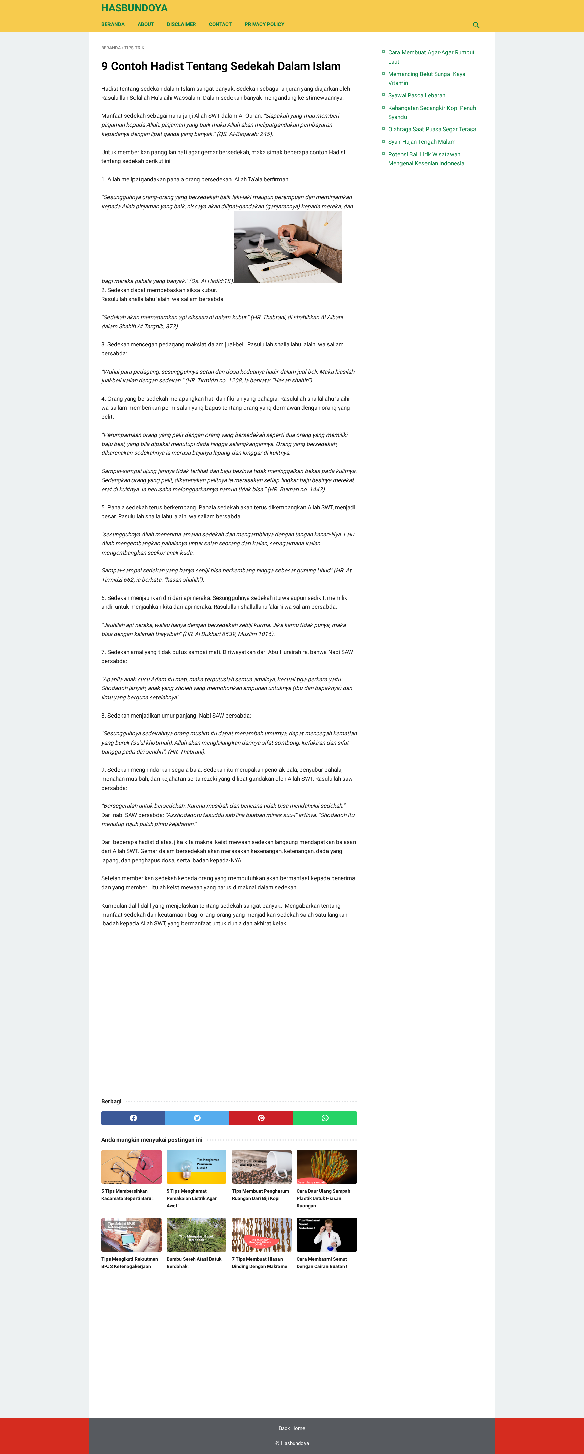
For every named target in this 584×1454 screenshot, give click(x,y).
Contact (220, 24)
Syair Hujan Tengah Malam (422, 141)
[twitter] (197, 1118)
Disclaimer (181, 24)
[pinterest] (261, 1118)
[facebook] (133, 1118)
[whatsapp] (325, 1118)
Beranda (113, 24)
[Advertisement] (229, 1013)
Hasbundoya (134, 8)
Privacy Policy (264, 24)
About (146, 24)
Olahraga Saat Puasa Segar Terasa (432, 129)
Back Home (292, 1428)
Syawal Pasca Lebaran (416, 95)
